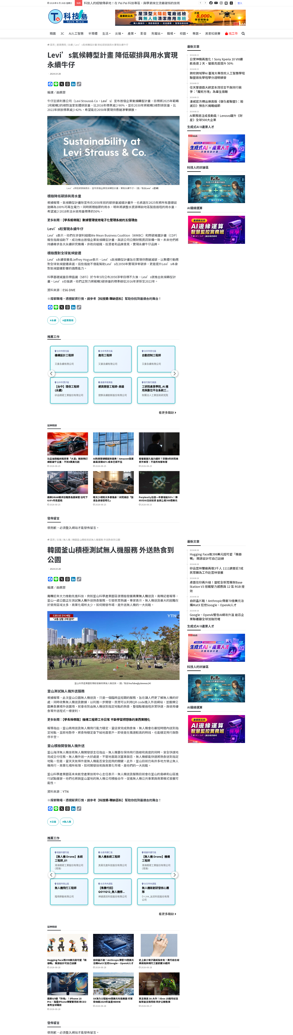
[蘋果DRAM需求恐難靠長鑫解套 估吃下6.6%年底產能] (67, 482)
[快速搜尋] (243, 33)
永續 (70, 44)
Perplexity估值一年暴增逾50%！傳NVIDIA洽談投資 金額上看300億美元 (158, 498)
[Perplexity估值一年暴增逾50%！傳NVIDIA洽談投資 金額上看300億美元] (159, 482)
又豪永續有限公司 (64, 363)
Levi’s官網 (152, 188)
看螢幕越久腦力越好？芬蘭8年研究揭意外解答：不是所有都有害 (158, 460)
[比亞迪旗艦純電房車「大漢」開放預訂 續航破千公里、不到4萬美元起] (67, 443)
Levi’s (106, 101)
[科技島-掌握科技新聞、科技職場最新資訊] (68, 16)
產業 (131, 33)
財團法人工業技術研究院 (155, 395)
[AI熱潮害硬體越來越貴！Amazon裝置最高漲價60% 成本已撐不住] (113, 443)
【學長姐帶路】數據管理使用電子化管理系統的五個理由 (100, 220)
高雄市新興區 (106, 382)
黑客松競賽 (212, 33)
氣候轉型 (138, 101)
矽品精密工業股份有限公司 (69, 395)
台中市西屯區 (62, 351)
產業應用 (61, 44)
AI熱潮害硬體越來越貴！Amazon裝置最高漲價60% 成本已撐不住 (113, 460)
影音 (143, 33)
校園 (183, 33)
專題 (195, 33)
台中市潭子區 (62, 382)
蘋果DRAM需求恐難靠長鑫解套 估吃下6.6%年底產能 (67, 498)
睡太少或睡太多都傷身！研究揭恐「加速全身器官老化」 (113, 498)
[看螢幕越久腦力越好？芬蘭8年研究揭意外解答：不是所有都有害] (159, 443)
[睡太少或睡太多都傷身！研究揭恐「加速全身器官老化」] (113, 482)
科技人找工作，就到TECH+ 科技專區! (109, 3)
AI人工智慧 (76, 33)
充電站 (155, 33)
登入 (240, 3)
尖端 (118, 33)
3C (62, 33)
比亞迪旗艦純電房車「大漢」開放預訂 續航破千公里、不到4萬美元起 (67, 460)
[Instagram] (221, 3)
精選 (53, 33)
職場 (170, 33)
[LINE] (226, 3)
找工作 (233, 33)
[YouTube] (216, 3)
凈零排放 (128, 109)
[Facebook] (210, 3)
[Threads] (231, 3)
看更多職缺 (167, 412)
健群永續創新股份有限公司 (112, 395)
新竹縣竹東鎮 (149, 382)
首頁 (52, 44)
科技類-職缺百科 (110, 298)
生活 (105, 33)
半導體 (92, 33)
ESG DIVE (69, 290)
